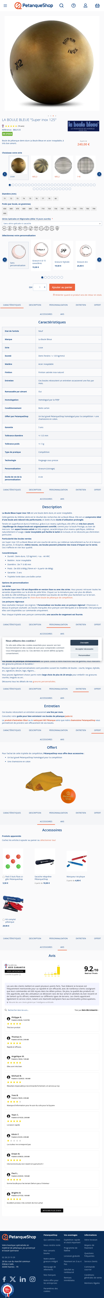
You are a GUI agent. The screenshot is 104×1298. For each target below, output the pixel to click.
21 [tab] (75, 185)
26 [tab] (91, 185)
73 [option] (17, 198)
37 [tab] (63, 189)
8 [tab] (32, 185)
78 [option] (49, 198)
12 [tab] (45, 185)
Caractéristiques (12, 305)
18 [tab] (65, 185)
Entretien (81, 305)
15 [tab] (55, 185)
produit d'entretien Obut (16, 720)
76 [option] (37, 198)
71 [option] (5, 198)
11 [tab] (42, 185)
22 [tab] (78, 185)
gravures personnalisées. (44, 681)
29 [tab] (37, 189)
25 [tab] (88, 185)
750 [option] (68, 209)
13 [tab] (49, 185)
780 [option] (87, 209)
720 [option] (49, 209)
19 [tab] (68, 185)
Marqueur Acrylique (76, 876)
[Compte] (85, 5)
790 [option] (93, 209)
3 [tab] (16, 185)
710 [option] (43, 209)
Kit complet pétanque (10, 920)
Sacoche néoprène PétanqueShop (43, 877)
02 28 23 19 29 (8, 1257)
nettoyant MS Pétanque (44, 720)
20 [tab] (71, 185)
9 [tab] (36, 185)
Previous (5, 174)
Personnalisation (58, 305)
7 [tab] (29, 185)
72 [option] (11, 198)
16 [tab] (58, 185)
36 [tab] (60, 189)
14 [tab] (52, 185)
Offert (97, 305)
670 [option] (17, 209)
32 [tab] (47, 189)
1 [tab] (10, 185)
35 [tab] (57, 189)
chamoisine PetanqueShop (82, 720)
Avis (62, 314)
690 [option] (30, 209)
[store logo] (33, 5)
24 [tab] (84, 185)
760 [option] (74, 209)
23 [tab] (81, 185)
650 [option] (4, 209)
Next (99, 174)
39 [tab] (70, 189)
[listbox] (52, 199)
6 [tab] (26, 185)
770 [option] (81, 209)
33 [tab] (50, 189)
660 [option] (11, 209)
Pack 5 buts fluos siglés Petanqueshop (14, 877)
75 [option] (30, 198)
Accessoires (46, 314)
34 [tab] (54, 189)
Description (35, 305)
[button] (48, 116)
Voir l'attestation (15, 971)
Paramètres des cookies (51, 1289)
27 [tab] (94, 185)
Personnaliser (84, 655)
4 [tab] (19, 185)
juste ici (68, 716)
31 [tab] (44, 189)
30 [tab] (41, 189)
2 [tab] (13, 185)
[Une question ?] (73, 5)
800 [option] (4, 213)
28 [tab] (34, 189)
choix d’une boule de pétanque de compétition (51, 597)
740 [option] (62, 209)
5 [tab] (23, 185)
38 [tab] (67, 189)
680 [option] (23, 209)
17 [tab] (62, 185)
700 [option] (36, 209)
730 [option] (55, 209)
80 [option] (56, 198)
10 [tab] (39, 185)
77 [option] (43, 198)
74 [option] (24, 198)
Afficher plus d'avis (52, 1210)
